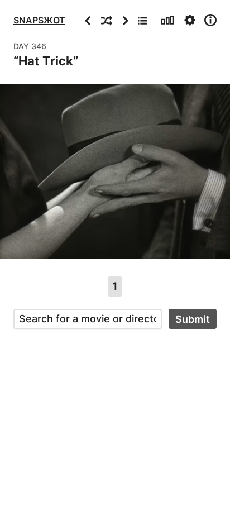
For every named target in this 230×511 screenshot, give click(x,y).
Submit (192, 319)
